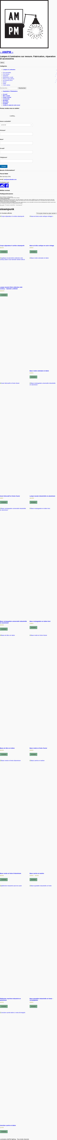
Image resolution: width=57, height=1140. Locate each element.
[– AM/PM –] (24, 48)
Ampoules (5, 75)
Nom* (1, 139)
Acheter (3, 252)
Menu (2, 62)
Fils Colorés (6, 74)
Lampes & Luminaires (9, 69)
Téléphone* (3, 157)
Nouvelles (6, 102)
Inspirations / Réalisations (10, 91)
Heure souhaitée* (5, 121)
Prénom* (2, 130)
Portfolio (5, 103)
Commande (6, 99)
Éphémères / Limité (8, 77)
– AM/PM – (6, 52)
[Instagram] (2, 186)
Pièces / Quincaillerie (8, 78)
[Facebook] (6, 186)
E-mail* (2, 148)
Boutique (5, 100)
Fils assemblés (7, 72)
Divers (4, 82)
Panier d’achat (7, 97)
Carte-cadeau (6, 85)
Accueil (5, 94)
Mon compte (6, 95)
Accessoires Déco (8, 80)
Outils (4, 83)
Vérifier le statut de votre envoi (11, 105)
